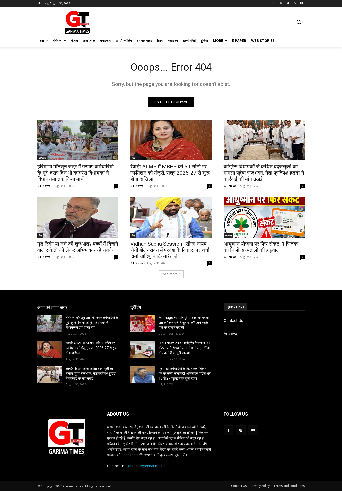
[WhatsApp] (295, 3)
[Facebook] (274, 3)
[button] (299, 22)
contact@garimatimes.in (146, 466)
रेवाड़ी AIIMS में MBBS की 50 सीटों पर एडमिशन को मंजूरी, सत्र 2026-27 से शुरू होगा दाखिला (170, 173)
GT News (43, 186)
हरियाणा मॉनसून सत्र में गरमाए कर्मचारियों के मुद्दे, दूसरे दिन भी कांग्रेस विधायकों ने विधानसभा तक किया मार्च (75, 173)
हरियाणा (42, 158)
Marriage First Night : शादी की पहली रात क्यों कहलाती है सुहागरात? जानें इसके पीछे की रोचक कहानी (184, 323)
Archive (230, 333)
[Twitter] (288, 3)
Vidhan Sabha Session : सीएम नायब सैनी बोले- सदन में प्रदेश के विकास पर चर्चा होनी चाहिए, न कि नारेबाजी (169, 250)
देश (133, 158)
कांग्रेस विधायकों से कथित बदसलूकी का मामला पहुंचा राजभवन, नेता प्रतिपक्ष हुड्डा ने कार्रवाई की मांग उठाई (264, 173)
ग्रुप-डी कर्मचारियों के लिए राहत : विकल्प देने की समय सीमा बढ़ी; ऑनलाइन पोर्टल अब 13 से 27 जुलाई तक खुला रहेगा (185, 373)
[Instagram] (281, 3)
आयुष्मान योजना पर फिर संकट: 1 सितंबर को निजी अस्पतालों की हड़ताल (261, 247)
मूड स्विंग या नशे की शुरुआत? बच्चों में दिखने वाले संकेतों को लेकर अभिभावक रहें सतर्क (77, 247)
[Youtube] (302, 3)
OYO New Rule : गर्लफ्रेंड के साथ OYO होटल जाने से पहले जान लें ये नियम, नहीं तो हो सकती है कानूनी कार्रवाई (185, 348)
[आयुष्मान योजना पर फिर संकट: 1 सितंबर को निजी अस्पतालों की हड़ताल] (264, 217)
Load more (169, 274)
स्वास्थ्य (228, 235)
